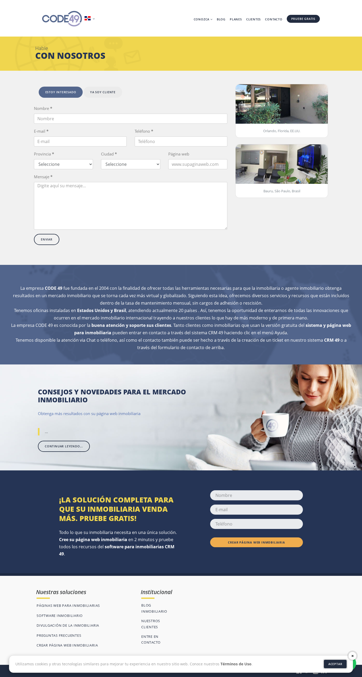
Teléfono (144, 131)
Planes (236, 19)
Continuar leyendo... (64, 446)
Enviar (46, 239)
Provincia (44, 154)
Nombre (43, 108)
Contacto (273, 19)
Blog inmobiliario (154, 608)
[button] (90, 19)
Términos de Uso (235, 663)
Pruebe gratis (303, 19)
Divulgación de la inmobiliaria (68, 625)
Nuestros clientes (150, 623)
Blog (221, 19)
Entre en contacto (151, 639)
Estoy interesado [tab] (60, 92)
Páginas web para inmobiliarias (68, 605)
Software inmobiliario (60, 615)
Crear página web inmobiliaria (256, 542)
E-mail (41, 131)
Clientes (253, 19)
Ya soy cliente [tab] (103, 92)
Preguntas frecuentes (59, 635)
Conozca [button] (202, 19)
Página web (178, 154)
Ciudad (109, 154)
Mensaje (43, 176)
